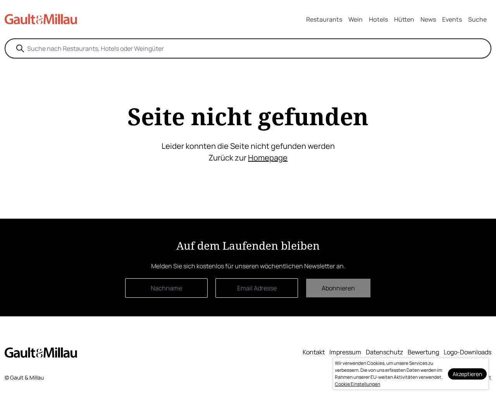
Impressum (345, 352)
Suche (477, 19)
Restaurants (324, 19)
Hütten (404, 19)
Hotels (378, 19)
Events (452, 19)
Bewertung (423, 352)
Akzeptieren (467, 374)
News (428, 19)
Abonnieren (338, 288)
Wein (355, 19)
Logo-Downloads (467, 352)
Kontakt (314, 352)
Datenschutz (384, 352)
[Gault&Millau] (41, 352)
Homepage (268, 157)
